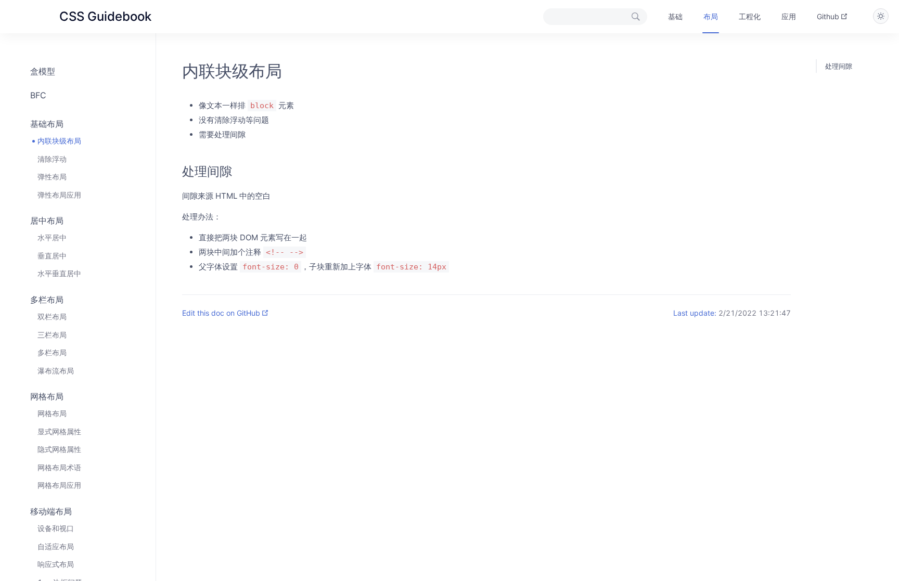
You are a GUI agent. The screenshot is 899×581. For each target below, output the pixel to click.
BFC (38, 95)
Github (828, 16)
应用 (788, 16)
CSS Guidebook (105, 16)
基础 (675, 16)
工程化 (750, 16)
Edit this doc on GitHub (221, 312)
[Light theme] (881, 16)
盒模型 (42, 71)
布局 (710, 16)
